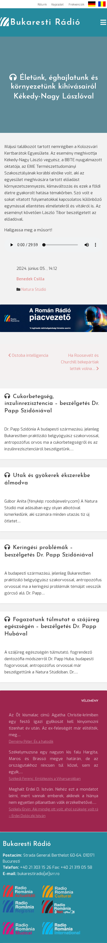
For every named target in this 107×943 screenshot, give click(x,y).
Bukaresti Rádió (45, 22)
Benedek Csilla (30, 279)
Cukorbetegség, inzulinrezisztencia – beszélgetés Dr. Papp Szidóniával (51, 404)
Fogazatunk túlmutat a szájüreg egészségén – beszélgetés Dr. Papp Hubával (51, 627)
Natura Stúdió (33, 289)
